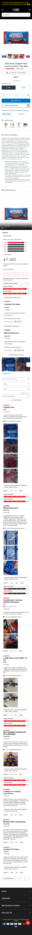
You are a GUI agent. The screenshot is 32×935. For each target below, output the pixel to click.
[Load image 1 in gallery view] (4, 56)
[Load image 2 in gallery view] (10, 56)
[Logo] (16, 9)
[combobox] (16, 15)
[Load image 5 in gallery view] (27, 56)
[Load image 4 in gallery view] (21, 56)
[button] (29, 10)
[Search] (3, 15)
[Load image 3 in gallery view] (16, 56)
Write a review (20, 68)
